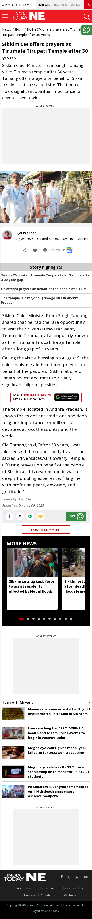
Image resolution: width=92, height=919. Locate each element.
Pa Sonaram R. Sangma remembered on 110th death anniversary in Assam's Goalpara (58, 791)
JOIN (72, 516)
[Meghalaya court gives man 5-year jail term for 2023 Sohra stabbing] (13, 752)
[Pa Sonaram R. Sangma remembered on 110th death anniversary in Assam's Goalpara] (13, 791)
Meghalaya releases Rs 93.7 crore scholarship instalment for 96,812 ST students (59, 772)
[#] (30, 516)
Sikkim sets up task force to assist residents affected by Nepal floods (31, 586)
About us (23, 888)
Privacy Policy (73, 888)
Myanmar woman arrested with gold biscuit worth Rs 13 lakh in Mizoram (59, 711)
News (6, 29)
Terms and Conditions (39, 895)
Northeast (44, 4)
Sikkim (18, 29)
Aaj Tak (75, 4)
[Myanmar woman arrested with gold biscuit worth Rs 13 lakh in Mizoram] (13, 714)
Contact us (47, 888)
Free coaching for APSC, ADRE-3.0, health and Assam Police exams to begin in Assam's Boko (56, 733)
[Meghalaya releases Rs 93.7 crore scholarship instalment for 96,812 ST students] (13, 772)
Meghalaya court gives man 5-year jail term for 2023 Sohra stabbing (57, 750)
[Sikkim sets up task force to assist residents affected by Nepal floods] (32, 562)
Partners (70, 895)
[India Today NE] (30, 16)
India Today (60, 4)
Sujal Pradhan (25, 233)
